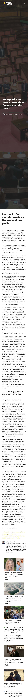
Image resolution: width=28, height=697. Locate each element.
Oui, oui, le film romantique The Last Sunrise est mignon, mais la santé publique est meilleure (13, 685)
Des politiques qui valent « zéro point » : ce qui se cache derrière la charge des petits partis (13, 249)
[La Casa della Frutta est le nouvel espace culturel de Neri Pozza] (14, 618)
